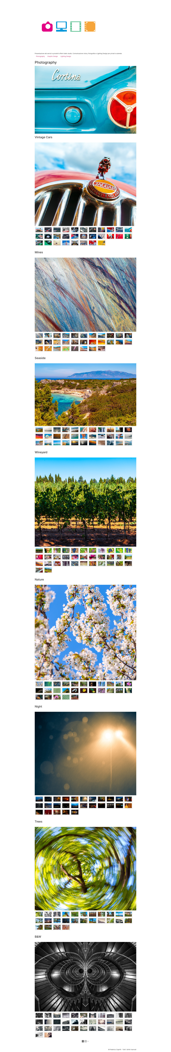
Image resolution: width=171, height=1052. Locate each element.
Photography (40, 56)
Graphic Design (52, 56)
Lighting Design (65, 56)
